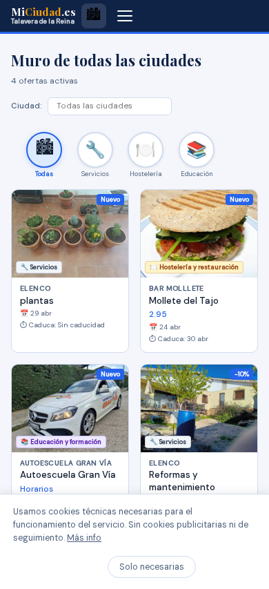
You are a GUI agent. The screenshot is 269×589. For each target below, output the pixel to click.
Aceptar (228, 566)
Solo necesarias (151, 566)
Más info (84, 537)
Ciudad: (26, 106)
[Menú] (125, 16)
